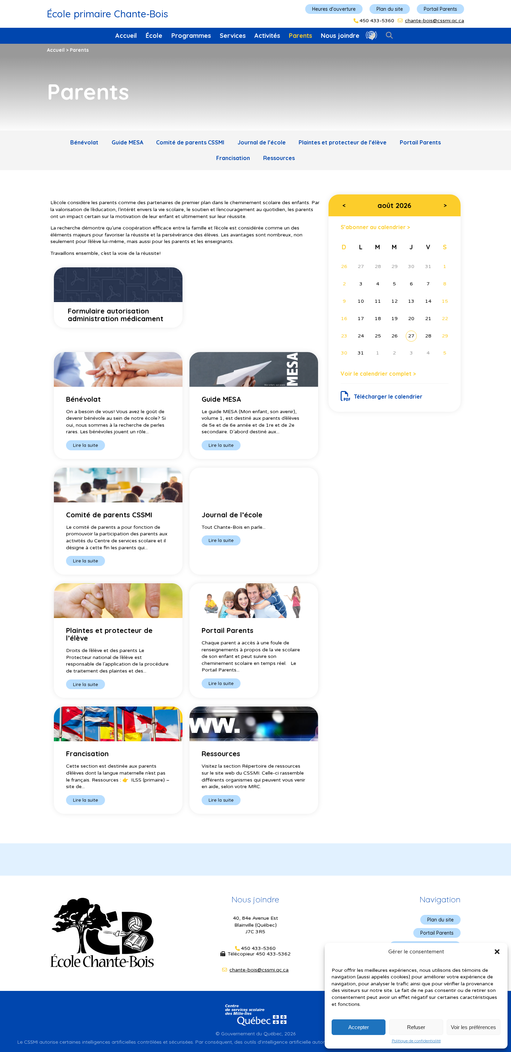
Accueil (126, 36)
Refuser (416, 1027)
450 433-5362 (273, 954)
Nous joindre (340, 36)
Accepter (358, 1027)
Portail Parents (440, 9)
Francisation (233, 158)
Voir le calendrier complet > (378, 373)
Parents (300, 36)
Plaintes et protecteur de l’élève (343, 142)
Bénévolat (84, 142)
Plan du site (389, 9)
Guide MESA (127, 142)
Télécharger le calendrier (388, 396)
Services (233, 36)
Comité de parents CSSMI (190, 142)
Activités (267, 36)
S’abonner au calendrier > (375, 227)
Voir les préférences (473, 1027)
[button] (497, 951)
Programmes (191, 36)
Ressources (279, 158)
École (154, 36)
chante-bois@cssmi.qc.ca (434, 21)
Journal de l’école (261, 142)
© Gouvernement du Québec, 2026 (255, 1033)
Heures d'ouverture (334, 9)
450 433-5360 (376, 21)
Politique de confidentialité (416, 1040)
